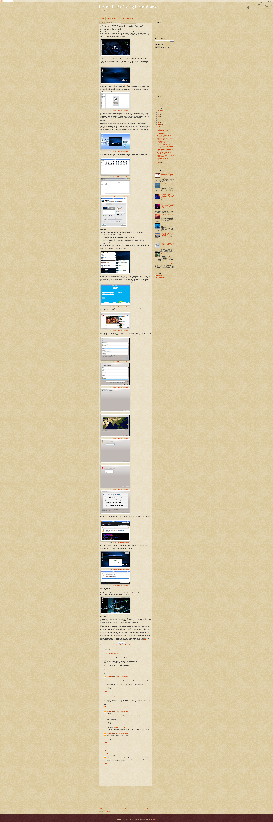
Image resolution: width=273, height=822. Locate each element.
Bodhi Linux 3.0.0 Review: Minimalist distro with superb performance (167, 253)
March (159, 122)
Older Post (149, 808)
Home (102, 18)
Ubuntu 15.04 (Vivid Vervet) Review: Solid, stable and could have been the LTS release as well (167, 196)
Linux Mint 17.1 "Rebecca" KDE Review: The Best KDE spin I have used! (167, 244)
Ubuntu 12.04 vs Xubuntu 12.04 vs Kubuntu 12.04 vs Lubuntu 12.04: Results (167, 185)
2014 (157, 101)
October (159, 108)
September (160, 110)
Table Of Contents (112, 18)
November (160, 106)
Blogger (154, 819)
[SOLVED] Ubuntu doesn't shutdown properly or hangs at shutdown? (164, 264)
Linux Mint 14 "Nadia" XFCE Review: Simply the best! (164, 136)
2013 (157, 103)
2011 (157, 166)
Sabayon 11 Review (124, 644)
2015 (157, 99)
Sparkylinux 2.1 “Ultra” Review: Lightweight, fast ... (163, 159)
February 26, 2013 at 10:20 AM (121, 711)
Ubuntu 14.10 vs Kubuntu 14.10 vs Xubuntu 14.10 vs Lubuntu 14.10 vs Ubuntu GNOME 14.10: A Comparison (167, 175)
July (159, 114)
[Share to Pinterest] (124, 643)
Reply (105, 671)
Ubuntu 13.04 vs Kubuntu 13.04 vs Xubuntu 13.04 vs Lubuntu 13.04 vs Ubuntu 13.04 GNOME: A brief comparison (167, 206)
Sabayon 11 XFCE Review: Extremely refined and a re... (165, 133)
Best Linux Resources (126, 18)
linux (108, 644)
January (159, 162)
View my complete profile (160, 277)
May (159, 118)
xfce (130, 644)
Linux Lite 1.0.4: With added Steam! (164, 144)
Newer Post (102, 808)
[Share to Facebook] (122, 643)
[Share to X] (121, 643)
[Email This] (118, 643)
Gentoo (105, 644)
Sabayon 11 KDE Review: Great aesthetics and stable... (163, 130)
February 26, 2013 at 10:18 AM (121, 676)
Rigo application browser (115, 644)
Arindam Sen (110, 676)
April (159, 120)
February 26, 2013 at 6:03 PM (119, 727)
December (160, 104)
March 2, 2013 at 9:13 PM (120, 755)
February (159, 124)
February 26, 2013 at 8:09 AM (115, 696)
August (159, 112)
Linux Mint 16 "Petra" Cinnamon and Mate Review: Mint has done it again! (167, 234)
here (145, 639)
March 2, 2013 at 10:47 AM (115, 747)
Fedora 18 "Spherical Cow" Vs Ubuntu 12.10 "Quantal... (165, 147)
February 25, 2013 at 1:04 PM (111, 653)
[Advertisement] (125, 14)
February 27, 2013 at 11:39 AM (121, 733)
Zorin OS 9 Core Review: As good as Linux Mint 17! (166, 224)
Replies (106, 673)
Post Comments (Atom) (109, 811)
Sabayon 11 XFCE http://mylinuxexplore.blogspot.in (121, 85)
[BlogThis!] (120, 643)
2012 (157, 164)
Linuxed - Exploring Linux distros (128, 6)
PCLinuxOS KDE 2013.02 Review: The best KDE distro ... (165, 153)
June (159, 116)
